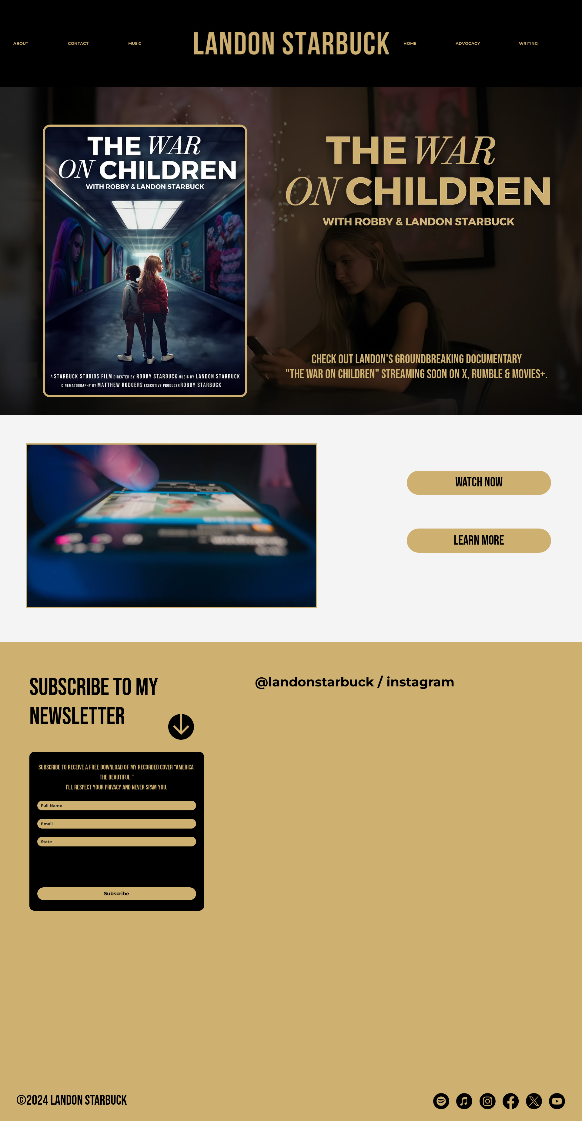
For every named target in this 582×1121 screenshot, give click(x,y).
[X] (534, 1101)
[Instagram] (488, 1101)
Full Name (50, 795)
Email (45, 813)
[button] (305, 599)
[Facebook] (511, 1101)
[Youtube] (557, 1101)
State (44, 831)
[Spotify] (441, 1101)
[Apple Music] (464, 1101)
